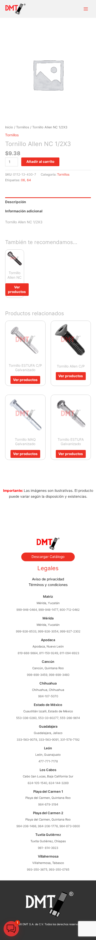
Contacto (48, 525)
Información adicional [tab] (23, 211)
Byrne (48, 519)
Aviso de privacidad (48, 579)
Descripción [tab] (15, 202)
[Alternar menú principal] (86, 9)
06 (23, 180)
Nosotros (48, 513)
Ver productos (17, 289)
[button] (11, 928)
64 (29, 180)
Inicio (9, 127)
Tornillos (22, 127)
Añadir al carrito (40, 162)
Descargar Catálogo (48, 557)
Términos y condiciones (48, 585)
